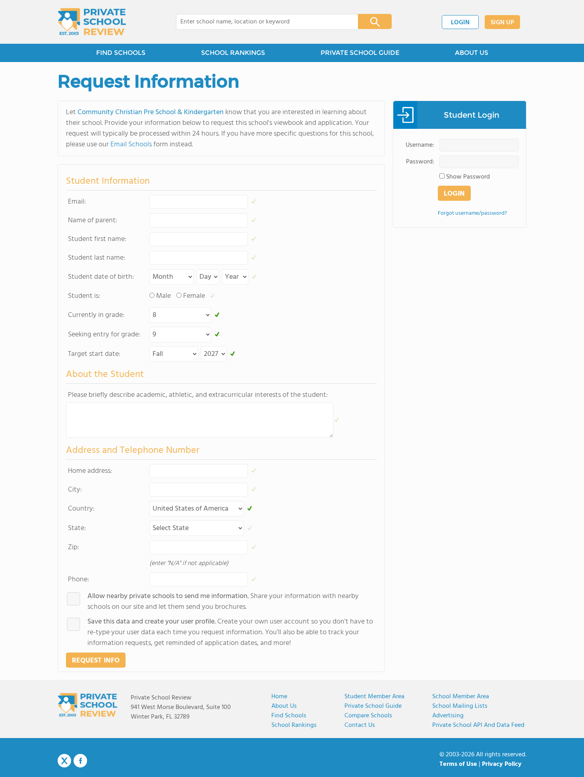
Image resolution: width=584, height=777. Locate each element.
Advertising (448, 716)
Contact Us (359, 725)
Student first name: (97, 239)
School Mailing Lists (459, 706)
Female (194, 296)
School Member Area (460, 696)
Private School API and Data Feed (478, 725)
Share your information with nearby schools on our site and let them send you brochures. (223, 601)
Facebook (80, 760)
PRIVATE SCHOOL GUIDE (360, 52)
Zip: (73, 547)
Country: (81, 509)
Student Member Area (374, 696)
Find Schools (288, 716)
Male (163, 296)
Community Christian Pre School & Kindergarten (150, 112)
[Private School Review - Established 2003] (92, 22)
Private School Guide (373, 706)
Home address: (90, 471)
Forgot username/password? (472, 213)
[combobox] (261, 22)
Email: (77, 202)
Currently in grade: (96, 315)
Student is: (84, 296)
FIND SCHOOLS (120, 52)
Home (279, 696)
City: (75, 489)
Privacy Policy (502, 764)
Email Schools (131, 144)
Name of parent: (92, 220)
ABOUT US (471, 52)
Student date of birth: (101, 277)
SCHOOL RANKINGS (233, 52)
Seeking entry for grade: (104, 334)
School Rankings (294, 725)
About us (284, 706)
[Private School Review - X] (64, 761)
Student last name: (96, 258)
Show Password (468, 177)
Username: (420, 145)
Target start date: (94, 354)
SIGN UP (502, 22)
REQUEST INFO (96, 660)
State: (77, 528)
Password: (420, 162)
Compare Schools (368, 716)
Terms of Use (458, 764)
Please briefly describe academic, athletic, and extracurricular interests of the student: (198, 395)
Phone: (78, 579)
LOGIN (460, 22)
